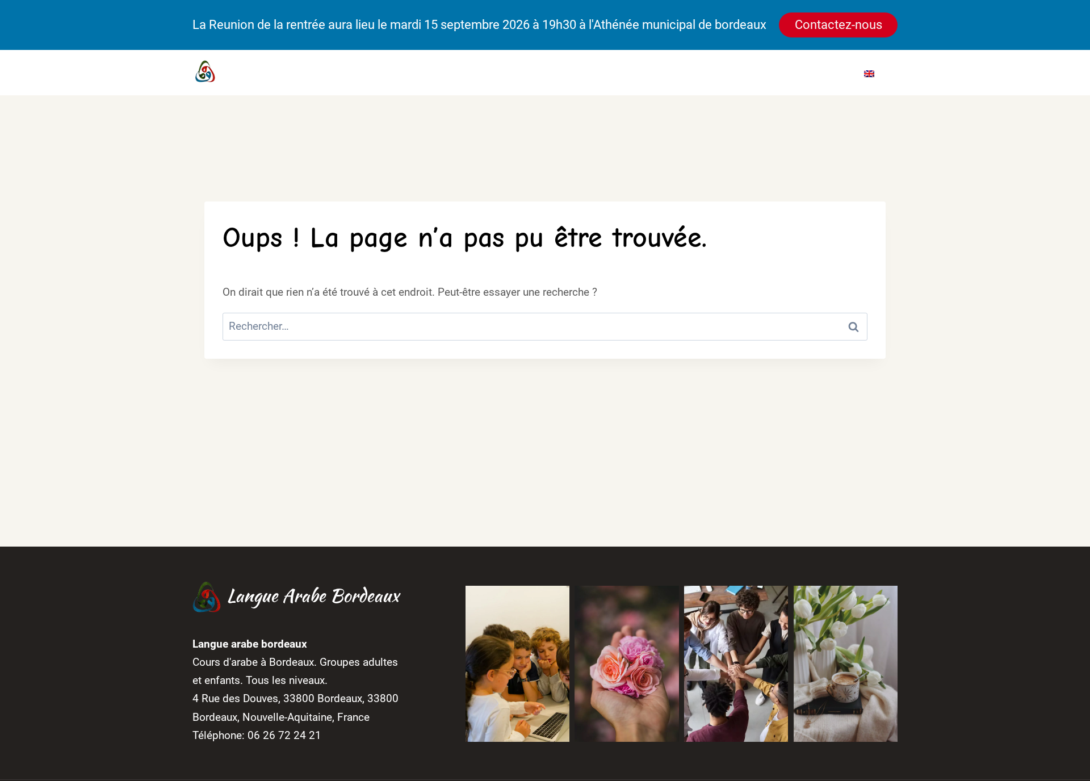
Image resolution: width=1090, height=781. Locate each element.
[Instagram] (430, 72)
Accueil (493, 72)
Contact (824, 72)
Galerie (727, 72)
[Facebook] (409, 72)
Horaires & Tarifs (646, 72)
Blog (775, 72)
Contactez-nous (838, 25)
